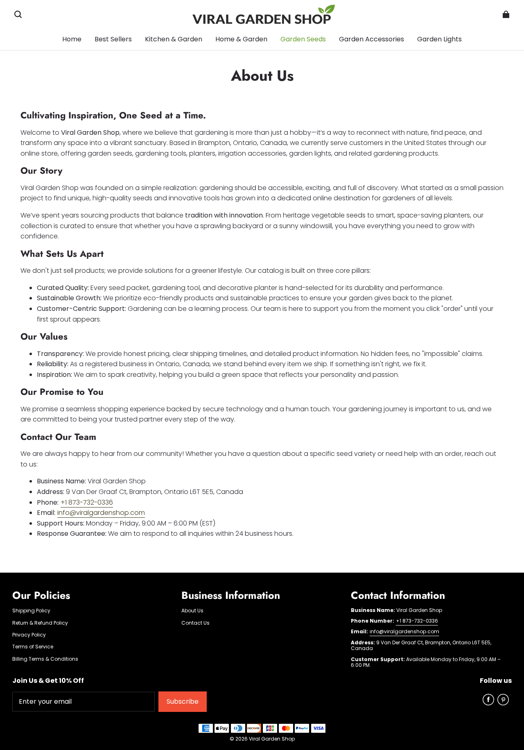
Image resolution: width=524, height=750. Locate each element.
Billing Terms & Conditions (45, 659)
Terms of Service (32, 647)
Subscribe (183, 701)
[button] (18, 14)
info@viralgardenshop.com (101, 512)
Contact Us (195, 623)
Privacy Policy (29, 635)
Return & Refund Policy (40, 623)
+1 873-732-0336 (87, 502)
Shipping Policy (31, 611)
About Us (192, 611)
